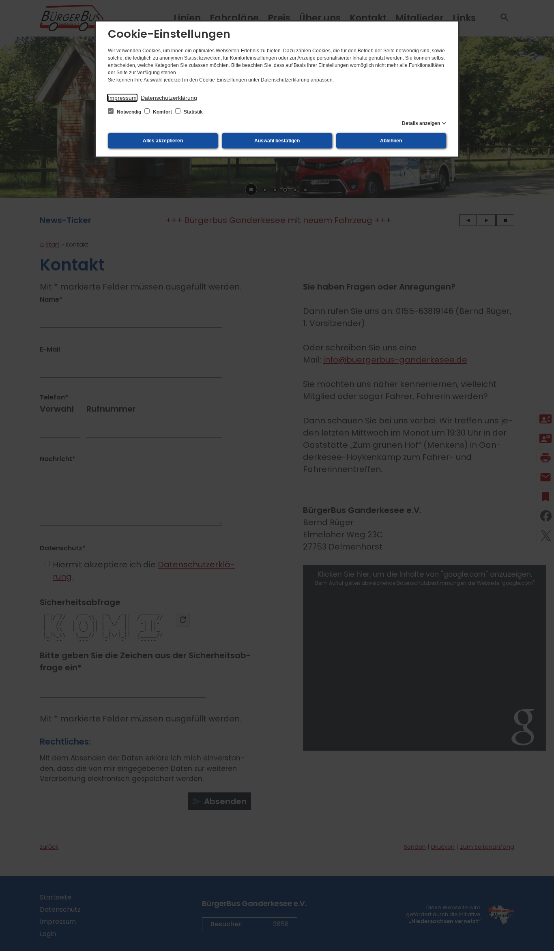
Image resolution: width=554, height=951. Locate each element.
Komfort (162, 112)
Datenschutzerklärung (169, 97)
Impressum (122, 97)
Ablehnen (391, 141)
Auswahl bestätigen (277, 141)
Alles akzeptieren (163, 141)
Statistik (193, 112)
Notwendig (129, 112)
